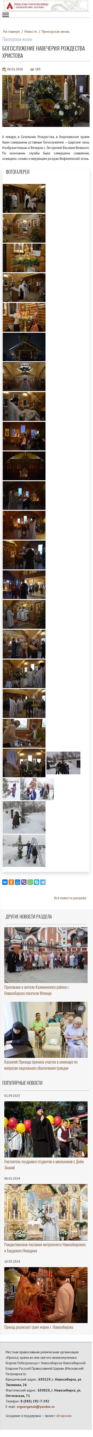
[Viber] (24, 882)
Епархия (64, 1416)
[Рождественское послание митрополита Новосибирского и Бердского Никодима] (46, 1212)
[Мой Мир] (17, 882)
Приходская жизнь (56, 31)
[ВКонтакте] (5, 882)
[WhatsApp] (30, 882)
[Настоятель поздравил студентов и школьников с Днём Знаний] (46, 1129)
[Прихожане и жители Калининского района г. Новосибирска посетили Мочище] (46, 955)
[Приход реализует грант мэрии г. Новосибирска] (46, 1295)
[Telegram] (42, 882)
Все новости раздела (70, 898)
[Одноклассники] (11, 882)
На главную (11, 31)
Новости (31, 31)
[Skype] (36, 882)
